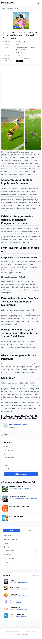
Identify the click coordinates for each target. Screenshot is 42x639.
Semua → (36, 575)
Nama (6, 447)
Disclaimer (27, 632)
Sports (18, 56)
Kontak (34, 632)
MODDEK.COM (7, 2)
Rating (6, 465)
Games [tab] (30, 530)
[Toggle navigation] (38, 2)
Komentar (7, 454)
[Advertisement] (21, 87)
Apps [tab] (11, 530)
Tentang (8, 632)
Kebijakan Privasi (17, 632)
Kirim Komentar (21, 474)
